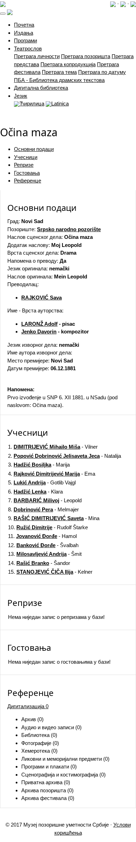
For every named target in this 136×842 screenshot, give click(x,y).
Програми (25, 40)
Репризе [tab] (23, 165)
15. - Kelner (50, 572)
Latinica (60, 103)
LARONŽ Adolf (39, 324)
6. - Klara (35, 492)
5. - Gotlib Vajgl (42, 482)
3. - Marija (39, 465)
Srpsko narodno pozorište (69, 229)
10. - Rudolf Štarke (48, 527)
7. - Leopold (45, 500)
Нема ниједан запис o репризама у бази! (56, 617)
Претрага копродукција (68, 64)
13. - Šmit (45, 554)
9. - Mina (53, 518)
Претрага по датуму (102, 72)
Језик (20, 96)
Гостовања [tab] (27, 173)
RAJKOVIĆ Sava (41, 298)
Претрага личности (37, 56)
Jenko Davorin (38, 331)
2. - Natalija (64, 456)
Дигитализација (27, 706)
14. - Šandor (39, 563)
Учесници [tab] (25, 157)
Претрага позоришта (85, 56)
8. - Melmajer (43, 509)
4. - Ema (51, 474)
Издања (23, 33)
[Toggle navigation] (3, 14)
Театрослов (28, 48)
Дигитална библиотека (41, 88)
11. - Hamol (42, 536)
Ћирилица (32, 103)
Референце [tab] (27, 181)
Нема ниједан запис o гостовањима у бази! (59, 662)
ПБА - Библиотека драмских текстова (59, 80)
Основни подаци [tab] (34, 149)
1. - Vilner (53, 447)
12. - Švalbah (43, 545)
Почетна (24, 25)
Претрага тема (59, 72)
